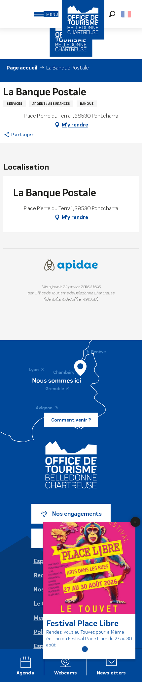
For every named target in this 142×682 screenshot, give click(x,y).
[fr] (126, 14)
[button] (112, 14)
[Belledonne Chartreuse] (71, 464)
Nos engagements (77, 513)
